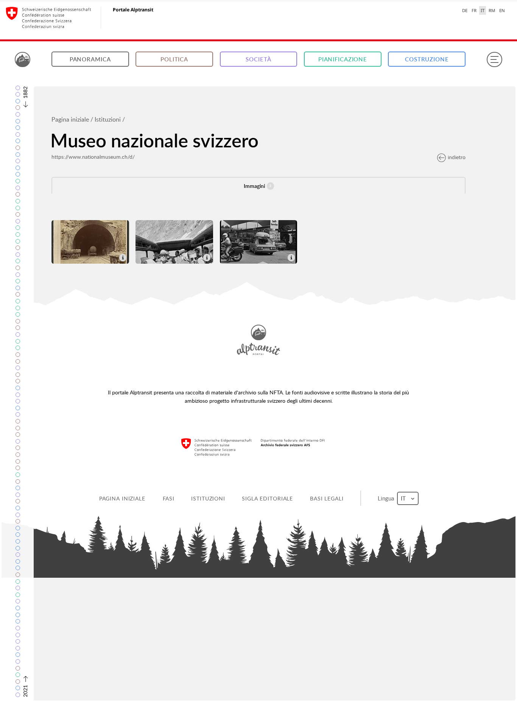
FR (474, 10)
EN (502, 10)
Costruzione (427, 59)
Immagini (257, 185)
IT (482, 10)
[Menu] (494, 59)
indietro (457, 157)
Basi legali (327, 498)
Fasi (169, 498)
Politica (174, 59)
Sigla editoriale (267, 498)
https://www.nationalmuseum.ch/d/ (93, 156)
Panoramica (90, 59)
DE (464, 10)
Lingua (387, 498)
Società (258, 59)
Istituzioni (108, 119)
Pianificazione (342, 59)
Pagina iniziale (70, 119)
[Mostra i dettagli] (122, 256)
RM (492, 10)
